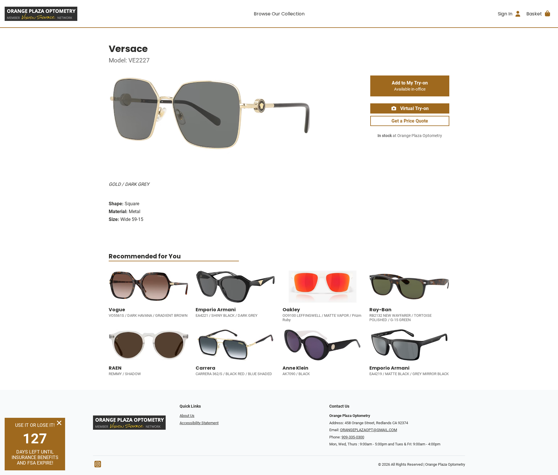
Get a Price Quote (409, 121)
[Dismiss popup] (59, 423)
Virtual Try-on (414, 108)
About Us (187, 415)
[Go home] (73, 13)
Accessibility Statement (199, 423)
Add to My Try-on (410, 86)
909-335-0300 (352, 437)
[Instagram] (97, 465)
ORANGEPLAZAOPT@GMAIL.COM (368, 430)
